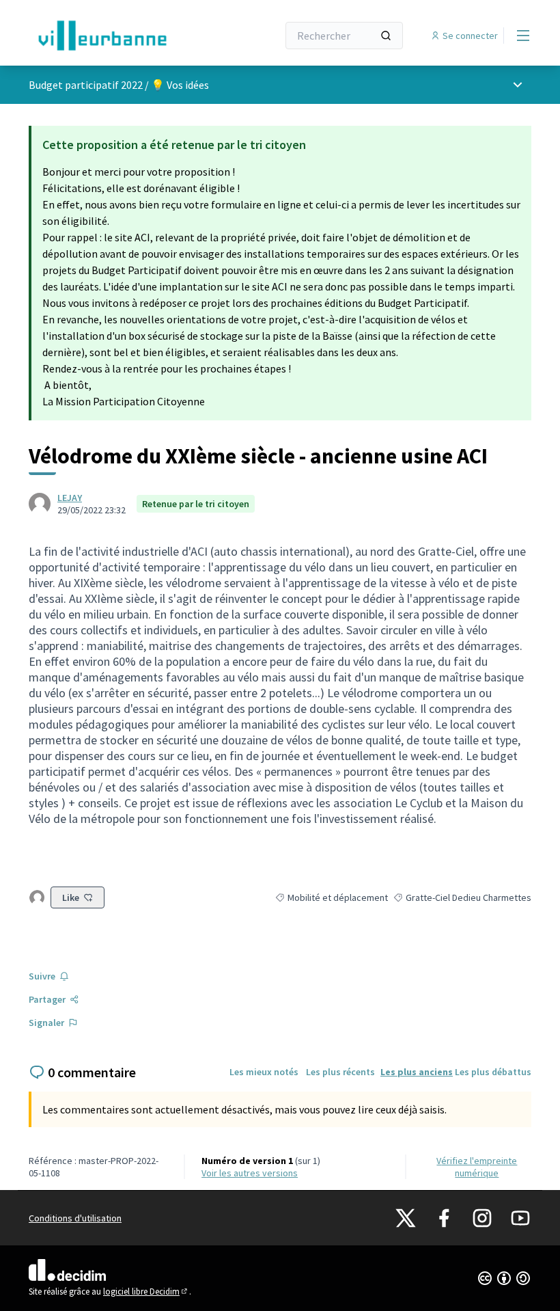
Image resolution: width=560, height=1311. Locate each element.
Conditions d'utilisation (75, 1218)
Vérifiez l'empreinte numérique (476, 1166)
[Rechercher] (386, 36)
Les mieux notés (263, 1072)
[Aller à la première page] (119, 35)
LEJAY (69, 497)
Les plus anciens (416, 1072)
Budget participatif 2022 (86, 85)
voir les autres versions (249, 1173)
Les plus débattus (493, 1072)
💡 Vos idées (180, 85)
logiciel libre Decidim (146, 1291)
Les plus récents (340, 1072)
